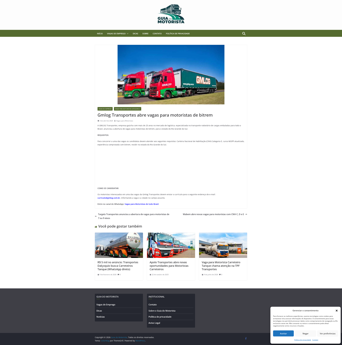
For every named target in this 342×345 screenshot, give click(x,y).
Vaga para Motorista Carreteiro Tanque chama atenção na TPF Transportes (221, 265)
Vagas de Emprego (116, 33)
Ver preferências (327, 333)
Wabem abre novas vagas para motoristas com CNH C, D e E (213, 214)
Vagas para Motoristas (124, 121)
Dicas (135, 33)
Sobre (145, 33)
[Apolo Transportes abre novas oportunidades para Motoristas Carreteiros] (171, 234)
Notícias (100, 316)
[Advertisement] (171, 168)
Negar (305, 333)
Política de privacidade (302, 340)
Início (100, 33)
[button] (336, 310)
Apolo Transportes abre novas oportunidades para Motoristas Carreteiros (169, 265)
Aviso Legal (154, 322)
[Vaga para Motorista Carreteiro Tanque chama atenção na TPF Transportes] (223, 234)
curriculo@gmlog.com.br (109, 198)
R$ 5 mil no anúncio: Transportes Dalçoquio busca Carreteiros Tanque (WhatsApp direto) (118, 265)
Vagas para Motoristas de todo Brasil (142, 204)
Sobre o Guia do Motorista (162, 310)
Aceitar (283, 333)
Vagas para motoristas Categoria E (127, 109)
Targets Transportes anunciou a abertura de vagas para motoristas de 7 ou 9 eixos (133, 216)
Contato (315, 340)
